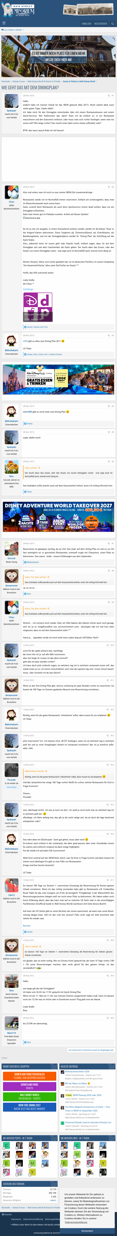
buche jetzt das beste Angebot (29, 1107)
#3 (113, 335)
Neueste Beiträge (69, 1066)
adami (53, 1200)
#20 (112, 1018)
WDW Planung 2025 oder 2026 (83, 1095)
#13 (112, 735)
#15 (112, 805)
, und (37, 327)
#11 (112, 680)
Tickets (29, 1086)
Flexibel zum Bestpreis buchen (29, 1076)
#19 (112, 976)
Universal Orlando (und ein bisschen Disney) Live (88, 1122)
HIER (25, 341)
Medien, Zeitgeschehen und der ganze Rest (84, 1078)
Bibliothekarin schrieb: (34, 771)
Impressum (16, 1219)
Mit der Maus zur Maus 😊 (77, 1083)
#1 (113, 95)
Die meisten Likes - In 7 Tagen (75, 1138)
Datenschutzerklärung (33, 1219)
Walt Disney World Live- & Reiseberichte (82, 1117)
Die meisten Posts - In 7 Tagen (17, 1138)
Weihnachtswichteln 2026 (77, 1071)
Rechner (27, 925)
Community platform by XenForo (58, 1233)
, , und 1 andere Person (44, 354)
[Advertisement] (58, 160)
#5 (113, 432)
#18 (112, 940)
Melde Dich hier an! (59, 59)
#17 (112, 880)
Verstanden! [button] (87, 1231)
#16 (112, 834)
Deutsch (8, 1214)
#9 (113, 602)
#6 (113, 461)
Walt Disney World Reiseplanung (79, 1102)
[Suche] (113, 23)
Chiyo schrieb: (31, 468)
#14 (112, 765)
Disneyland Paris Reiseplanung (78, 1090)
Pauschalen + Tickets (29, 1096)
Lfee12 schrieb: (31, 946)
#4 (113, 406)
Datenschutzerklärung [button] (76, 1222)
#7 (113, 543)
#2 (113, 187)
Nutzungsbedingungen (55, 1219)
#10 (112, 645)
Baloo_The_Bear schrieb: (35, 577)
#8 (113, 571)
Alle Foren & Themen (13, 29)
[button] (4, 23)
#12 (112, 709)
